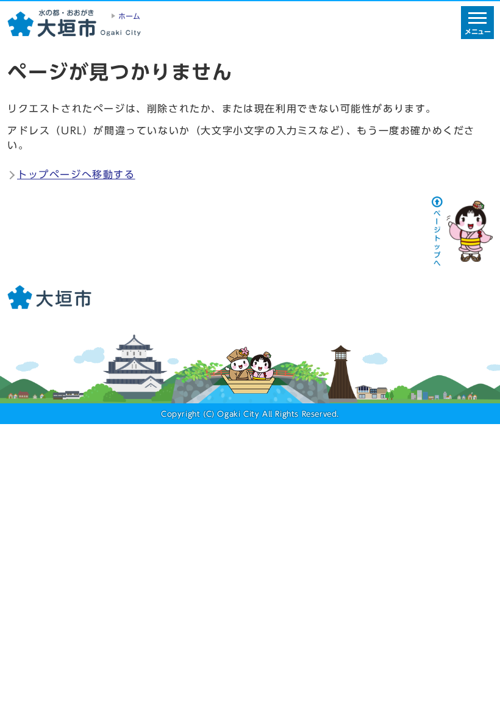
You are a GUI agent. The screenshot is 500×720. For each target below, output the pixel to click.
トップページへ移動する (76, 174)
